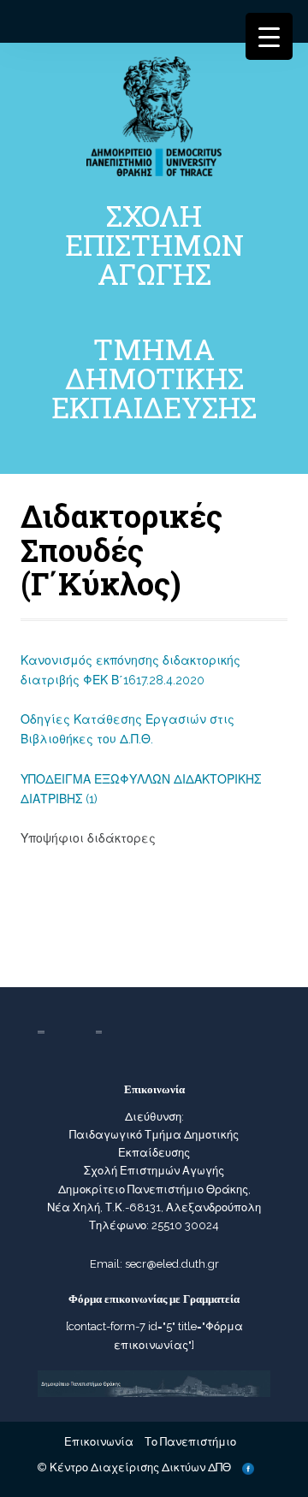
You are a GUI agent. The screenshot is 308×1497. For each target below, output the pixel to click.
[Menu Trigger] (269, 36)
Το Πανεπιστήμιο (190, 1441)
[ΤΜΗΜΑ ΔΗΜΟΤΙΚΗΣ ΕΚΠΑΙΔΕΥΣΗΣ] (154, 115)
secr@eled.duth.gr (172, 1263)
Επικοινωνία (98, 1441)
